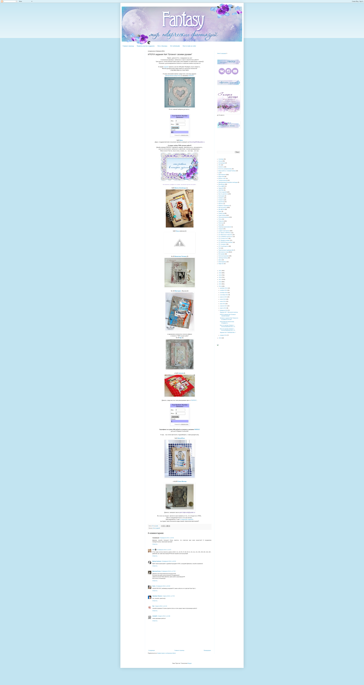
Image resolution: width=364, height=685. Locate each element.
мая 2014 (222, 303)
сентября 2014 (224, 294)
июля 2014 (223, 299)
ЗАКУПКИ (221, 190)
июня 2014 (223, 301)
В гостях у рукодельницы (225, 168)
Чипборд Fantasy (223, 258)
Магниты (220, 203)
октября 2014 (224, 292)
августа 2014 (223, 297)
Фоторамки (221, 254)
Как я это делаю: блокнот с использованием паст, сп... (228, 326)
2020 (220, 273)
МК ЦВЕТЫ (221, 209)
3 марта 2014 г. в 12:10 (161, 606)
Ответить (154, 544)
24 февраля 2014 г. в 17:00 (168, 571)
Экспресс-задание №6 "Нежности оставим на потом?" (229, 318)
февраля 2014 (224, 310)
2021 (220, 270)
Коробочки (221, 201)
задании (166, 67)
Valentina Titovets (157, 596)
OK (153, 549)
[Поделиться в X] (166, 526)
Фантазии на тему (223, 252)
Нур (180, 337)
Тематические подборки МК (225, 250)
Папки (220, 225)
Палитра (220, 223)
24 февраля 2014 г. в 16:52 (169, 561)
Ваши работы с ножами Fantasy (227, 170)
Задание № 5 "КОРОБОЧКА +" (228, 332)
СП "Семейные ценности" (225, 236)
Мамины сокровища (223, 205)
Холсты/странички (223, 256)
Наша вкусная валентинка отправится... (227, 322)
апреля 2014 (223, 306)
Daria (153, 586)
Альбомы (220, 159)
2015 (220, 284)
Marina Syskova (156, 561)
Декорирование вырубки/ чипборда (227, 182)
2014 (220, 286)
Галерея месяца (222, 180)
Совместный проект (223, 230)
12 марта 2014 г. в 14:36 (163, 616)
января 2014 (223, 335)
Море (219, 211)
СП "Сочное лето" (223, 238)
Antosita (180, 373)
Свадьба (220, 228)
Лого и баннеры (162, 46)
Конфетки (221, 200)
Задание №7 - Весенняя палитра (229, 312)
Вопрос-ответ (222, 178)
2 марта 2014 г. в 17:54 (169, 596)
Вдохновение (222, 174)
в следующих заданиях (186, 519)
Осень (220, 219)
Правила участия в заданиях (146, 46)
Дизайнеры (221, 184)
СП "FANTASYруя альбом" (225, 242)
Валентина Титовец (180, 256)
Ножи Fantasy (222, 215)
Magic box (221, 263)
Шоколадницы (222, 261)
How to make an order (189, 46)
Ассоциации (221, 163)
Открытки (221, 221)
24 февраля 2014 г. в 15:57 (164, 549)
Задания (220, 188)
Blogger (190, 663)
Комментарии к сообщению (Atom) (166, 653)
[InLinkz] (218, 344)
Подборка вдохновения (224, 227)
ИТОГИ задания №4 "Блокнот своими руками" (228, 315)
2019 (220, 275)
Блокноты (221, 167)
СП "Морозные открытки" (225, 234)
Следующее (151, 650)
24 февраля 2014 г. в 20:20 (163, 586)
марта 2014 (223, 308)
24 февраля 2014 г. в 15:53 (167, 538)
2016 (220, 281)
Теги (219, 248)
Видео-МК (221, 176)
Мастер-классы (222, 207)
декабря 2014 (224, 288)
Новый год (221, 213)
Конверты (221, 198)
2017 (220, 279)
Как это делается (223, 194)
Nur (153, 606)
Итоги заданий (156, 528)
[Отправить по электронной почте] (162, 526)
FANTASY (191, 75)
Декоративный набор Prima (173, 75)
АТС (219, 165)
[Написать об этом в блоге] (164, 526)
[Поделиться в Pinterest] (169, 526)
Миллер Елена (156, 571)
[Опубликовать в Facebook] (167, 526)
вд (219, 172)
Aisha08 (154, 616)
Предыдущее (207, 650)
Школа (220, 260)
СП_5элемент (222, 244)
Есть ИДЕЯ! (221, 186)
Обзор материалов (223, 217)
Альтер (220, 161)
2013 (220, 338)
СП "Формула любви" (224, 240)
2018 (220, 277)
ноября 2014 (223, 290)
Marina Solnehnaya (180, 188)
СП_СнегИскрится (223, 246)
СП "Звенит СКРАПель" (224, 232)
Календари (221, 196)
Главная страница (128, 46)
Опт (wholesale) (175, 46)
